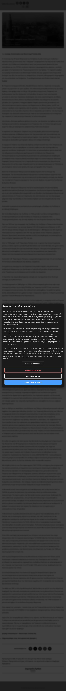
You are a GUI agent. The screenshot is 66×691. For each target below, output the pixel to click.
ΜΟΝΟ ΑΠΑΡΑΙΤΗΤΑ (33, 376)
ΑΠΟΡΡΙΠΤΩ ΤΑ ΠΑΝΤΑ (33, 370)
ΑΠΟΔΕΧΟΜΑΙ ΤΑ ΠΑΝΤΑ (33, 382)
